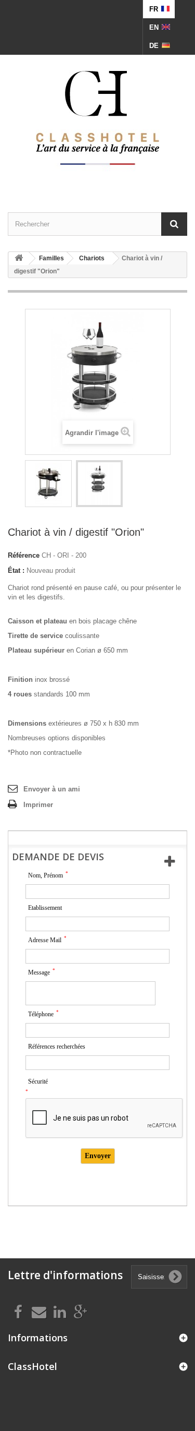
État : (16, 570)
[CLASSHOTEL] (97, 119)
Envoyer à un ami (51, 789)
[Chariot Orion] (48, 484)
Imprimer (38, 805)
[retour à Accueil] (19, 258)
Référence (24, 555)
